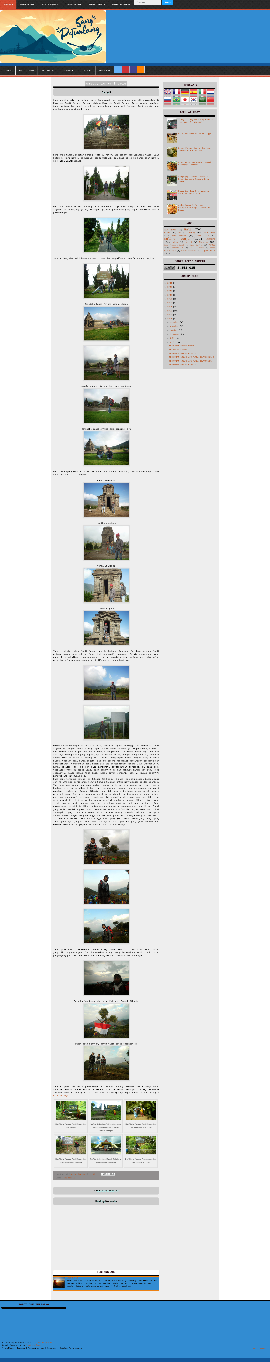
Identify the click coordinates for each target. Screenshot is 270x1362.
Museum (203, 242)
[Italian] (202, 96)
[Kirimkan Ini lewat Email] (102, 1174)
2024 (170, 283)
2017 (170, 307)
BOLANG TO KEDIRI (178, 349)
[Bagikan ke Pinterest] (113, 1174)
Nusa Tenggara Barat (174, 245)
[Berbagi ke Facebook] (110, 1174)
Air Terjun (170, 230)
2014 (170, 319)
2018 (170, 303)
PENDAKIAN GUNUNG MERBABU (182, 353)
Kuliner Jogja (177, 239)
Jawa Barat (209, 233)
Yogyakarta (208, 250)
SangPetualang (33, 1345)
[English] (168, 96)
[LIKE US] (133, 69)
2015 (170, 315)
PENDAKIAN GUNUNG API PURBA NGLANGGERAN (190, 361)
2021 (170, 291)
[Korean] (193, 103)
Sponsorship (176, 248)
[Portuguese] (176, 103)
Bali (188, 229)
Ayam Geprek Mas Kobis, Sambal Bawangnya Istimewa (194, 163)
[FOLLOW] (118, 69)
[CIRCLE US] (125, 69)
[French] (176, 96)
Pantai (212, 245)
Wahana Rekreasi (188, 251)
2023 (170, 287)
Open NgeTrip (196, 245)
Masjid (188, 242)
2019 (170, 299)
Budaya (208, 230)
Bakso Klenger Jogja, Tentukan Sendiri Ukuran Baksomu (194, 149)
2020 (170, 295)
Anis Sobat (72, 1278)
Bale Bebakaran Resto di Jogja (194, 134)
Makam (175, 242)
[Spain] (193, 96)
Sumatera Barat (197, 248)
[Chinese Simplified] (211, 103)
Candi (167, 233)
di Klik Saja (60, 1095)
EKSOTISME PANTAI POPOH (181, 345)
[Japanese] (185, 103)
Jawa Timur (202, 235)
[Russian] (168, 103)
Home (254, 1348)
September (175, 334)
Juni (172, 342)
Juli (172, 338)
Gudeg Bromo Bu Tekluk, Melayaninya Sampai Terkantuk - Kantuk (195, 207)
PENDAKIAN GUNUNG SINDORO (182, 365)
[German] (185, 96)
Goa (179, 233)
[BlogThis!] (105, 1174)
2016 (170, 311)
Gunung (192, 233)
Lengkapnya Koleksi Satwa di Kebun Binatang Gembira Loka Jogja (193, 179)
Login (263, 1348)
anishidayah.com (43, 1342)
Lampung (210, 239)
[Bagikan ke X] (108, 1174)
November (175, 326)
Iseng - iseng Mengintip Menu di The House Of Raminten (195, 120)
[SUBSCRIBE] (141, 69)
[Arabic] (202, 103)
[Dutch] (211, 96)
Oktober (174, 330)
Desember (175, 322)
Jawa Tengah (68, 1178)
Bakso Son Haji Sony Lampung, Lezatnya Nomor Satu (194, 192)
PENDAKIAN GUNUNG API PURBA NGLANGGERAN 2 (191, 357)
